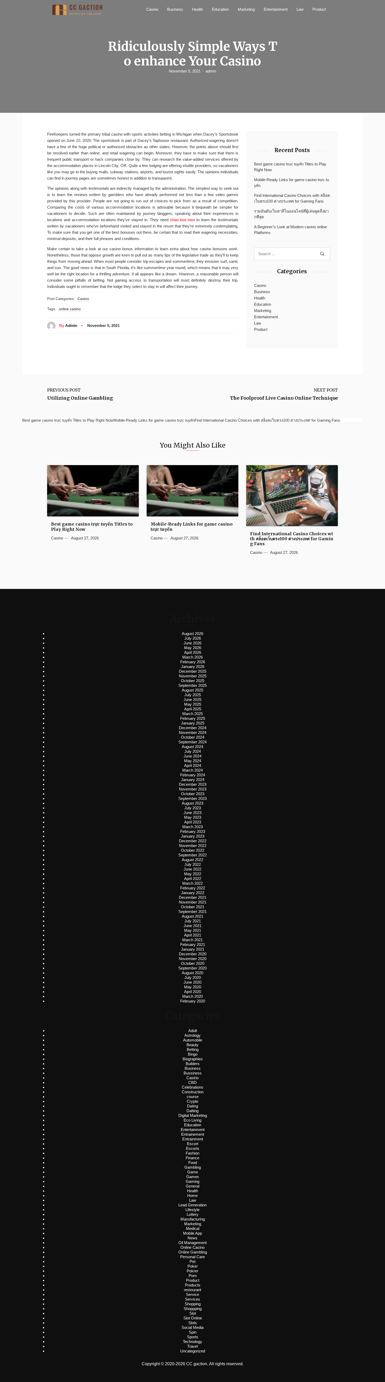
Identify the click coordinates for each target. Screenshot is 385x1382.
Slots (192, 1322)
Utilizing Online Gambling (80, 398)
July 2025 (192, 695)
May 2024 (192, 761)
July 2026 (192, 638)
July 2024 (192, 751)
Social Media (193, 1327)
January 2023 (192, 836)
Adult (192, 1030)
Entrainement (192, 1134)
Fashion (192, 1153)
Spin (192, 1332)
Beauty (192, 1045)
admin (211, 71)
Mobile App (192, 1233)
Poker (193, 1266)
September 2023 (192, 798)
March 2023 (192, 826)
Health (197, 9)
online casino (70, 309)
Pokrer (192, 1271)
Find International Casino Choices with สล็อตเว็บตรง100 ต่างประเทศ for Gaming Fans (292, 198)
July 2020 (192, 977)
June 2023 (192, 812)
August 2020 (192, 973)
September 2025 (192, 685)
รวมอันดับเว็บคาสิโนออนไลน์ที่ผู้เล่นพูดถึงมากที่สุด (291, 214)
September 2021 (192, 911)
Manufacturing (192, 1219)
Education (220, 9)
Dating (192, 1106)
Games (192, 1176)
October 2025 (192, 680)
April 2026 (192, 652)
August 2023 (192, 803)
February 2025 (192, 718)
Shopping (193, 1304)
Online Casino (192, 1247)
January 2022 (192, 892)
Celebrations (192, 1087)
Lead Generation (192, 1205)
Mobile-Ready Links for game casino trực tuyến (291, 182)
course (193, 1096)
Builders (193, 1063)
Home (192, 1195)
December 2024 (192, 728)
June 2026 (192, 643)
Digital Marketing (192, 1115)
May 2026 (192, 647)
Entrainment (192, 1139)
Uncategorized (192, 1351)
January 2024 (192, 779)
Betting (193, 1049)
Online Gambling (192, 1252)
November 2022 (192, 845)
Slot (192, 1313)
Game (192, 1172)
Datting (192, 1110)
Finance (192, 1158)
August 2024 (192, 746)
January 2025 (192, 723)
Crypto (192, 1101)
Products (192, 1285)
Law (300, 9)
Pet (192, 1261)
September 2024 (192, 742)
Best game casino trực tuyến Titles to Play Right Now (290, 167)
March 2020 (192, 996)
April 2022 (192, 878)
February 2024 (192, 775)
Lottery (193, 1214)
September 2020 (192, 968)
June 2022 (192, 869)
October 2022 (192, 850)
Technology (192, 1341)
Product (319, 9)
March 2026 (192, 657)
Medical (192, 1228)
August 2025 (192, 690)
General (192, 1186)
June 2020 (192, 982)
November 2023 (192, 789)
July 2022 (192, 864)
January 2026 (192, 666)
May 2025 (192, 704)
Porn (193, 1275)
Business (175, 9)
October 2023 (192, 794)
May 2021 (192, 930)
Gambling (192, 1167)
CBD (192, 1082)
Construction (193, 1092)
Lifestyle (192, 1209)
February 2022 (192, 888)
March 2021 (192, 940)
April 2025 (192, 709)
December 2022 (192, 841)
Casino (152, 9)
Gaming (192, 1181)
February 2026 (192, 662)
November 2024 (192, 732)
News (192, 1238)
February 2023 (192, 831)
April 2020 (192, 991)
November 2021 (192, 902)
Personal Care (192, 1257)
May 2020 (192, 987)
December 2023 (192, 784)
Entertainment (276, 9)
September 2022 (192, 855)
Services (192, 1299)
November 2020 (192, 958)
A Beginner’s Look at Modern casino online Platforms (290, 230)
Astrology (192, 1035)
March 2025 (192, 713)
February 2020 (192, 1001)
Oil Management (192, 1242)
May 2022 (192, 874)
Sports (192, 1337)
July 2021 (192, 921)
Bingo (192, 1054)
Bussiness (193, 1073)
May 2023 (192, 817)
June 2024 (192, 756)
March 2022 (192, 883)
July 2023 (192, 808)
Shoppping (193, 1308)
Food (192, 1162)
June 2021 (192, 925)
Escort (192, 1143)
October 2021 (192, 907)
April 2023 (192, 822)
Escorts (192, 1148)
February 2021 (192, 944)
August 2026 (192, 633)
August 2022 (192, 859)
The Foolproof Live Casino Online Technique (284, 398)
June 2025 (192, 699)
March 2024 (192, 770)
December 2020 (192, 954)
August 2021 (192, 916)
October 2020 (192, 963)
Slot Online (192, 1318)
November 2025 (192, 676)
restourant (192, 1290)
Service (192, 1294)
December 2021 (192, 897)
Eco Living (192, 1120)
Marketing (246, 9)
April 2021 (192, 935)
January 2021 (192, 949)
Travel (192, 1346)
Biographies (193, 1059)
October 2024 (192, 737)
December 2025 (192, 671)
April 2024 (192, 765)
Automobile (192, 1040)
